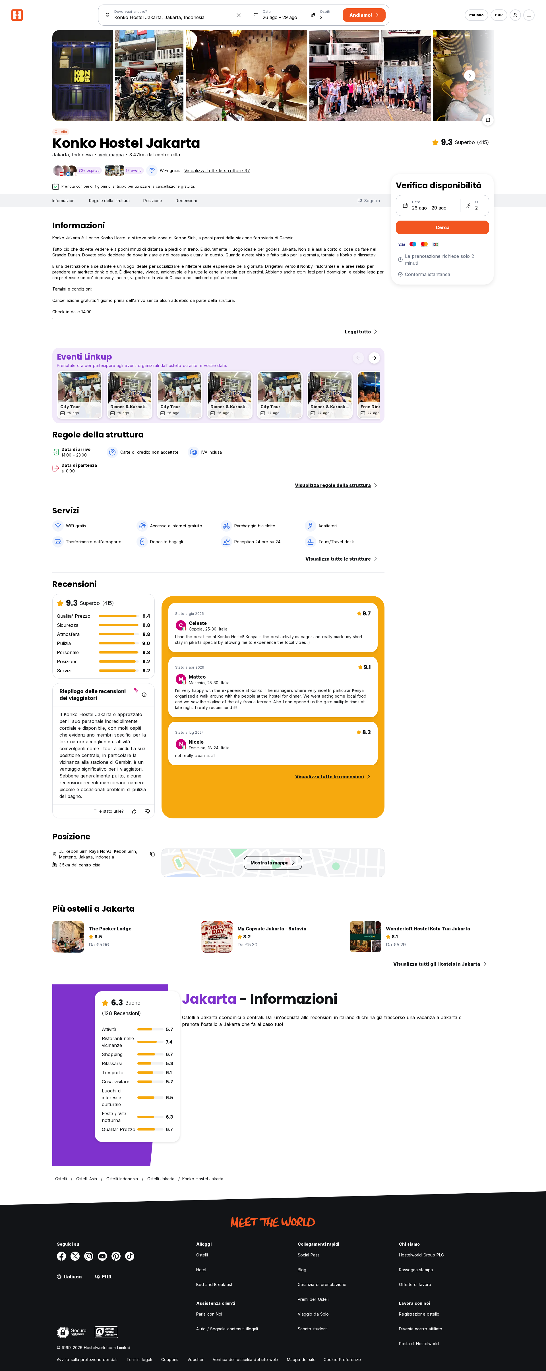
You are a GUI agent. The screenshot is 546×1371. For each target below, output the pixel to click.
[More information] (144, 694)
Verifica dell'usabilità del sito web (245, 1359)
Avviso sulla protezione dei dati (87, 1359)
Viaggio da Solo (313, 1314)
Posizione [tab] (152, 200)
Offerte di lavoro (415, 1284)
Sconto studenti (313, 1328)
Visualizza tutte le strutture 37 (217, 170)
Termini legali (139, 1359)
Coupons (170, 1359)
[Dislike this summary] (147, 811)
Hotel (201, 1269)
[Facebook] (61, 1256)
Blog (302, 1269)
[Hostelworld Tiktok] (129, 1256)
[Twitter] (75, 1256)
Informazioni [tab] (63, 200)
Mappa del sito (301, 1359)
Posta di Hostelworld (419, 1343)
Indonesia (82, 154)
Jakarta (60, 154)
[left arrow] (358, 358)
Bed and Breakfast (214, 1284)
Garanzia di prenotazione (322, 1284)
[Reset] (238, 15)
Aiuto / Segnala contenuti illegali (227, 1328)
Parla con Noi (209, 1314)
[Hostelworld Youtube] (102, 1256)
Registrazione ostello (419, 1314)
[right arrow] (374, 358)
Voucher (195, 1359)
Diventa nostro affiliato (420, 1328)
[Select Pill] (515, 15)
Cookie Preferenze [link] (342, 1359)
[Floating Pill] (469, 75)
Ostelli (202, 1254)
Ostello (61, 132)
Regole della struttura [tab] (109, 200)
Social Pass (309, 1254)
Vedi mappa (111, 154)
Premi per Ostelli (314, 1299)
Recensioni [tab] (186, 200)
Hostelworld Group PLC (421, 1254)
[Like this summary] (134, 811)
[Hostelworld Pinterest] (116, 1256)
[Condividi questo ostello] (488, 120)
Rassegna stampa (416, 1269)
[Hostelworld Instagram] (88, 1256)
